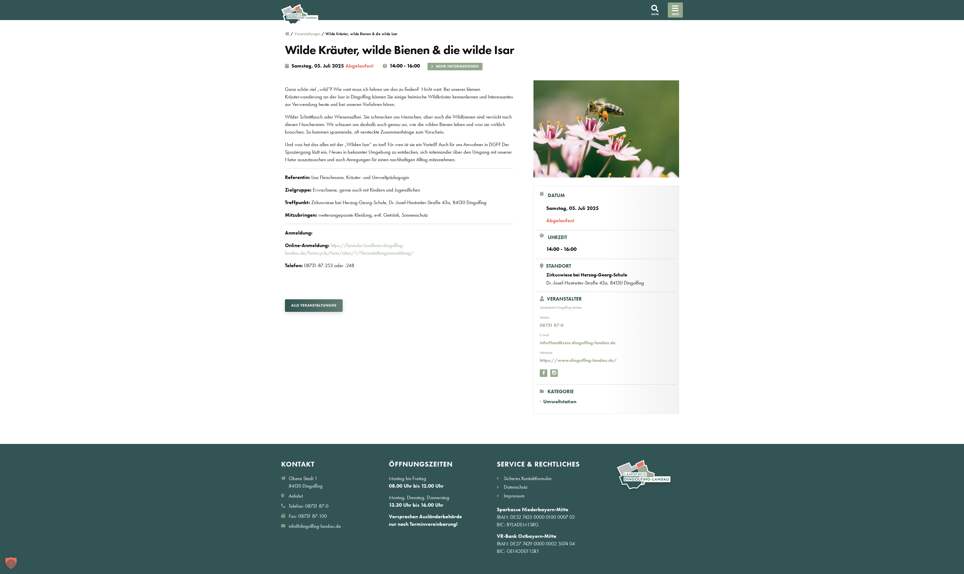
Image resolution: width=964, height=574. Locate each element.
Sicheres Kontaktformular (528, 478)
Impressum (514, 496)
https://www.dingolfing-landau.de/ (578, 360)
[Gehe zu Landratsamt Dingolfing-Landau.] (287, 33)
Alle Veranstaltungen (313, 305)
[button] (11, 563)
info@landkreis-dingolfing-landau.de (578, 343)
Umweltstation (559, 401)
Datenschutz (515, 487)
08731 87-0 (552, 325)
